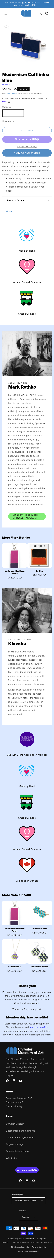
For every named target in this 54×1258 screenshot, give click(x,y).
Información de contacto (28, 1252)
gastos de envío (12, 93)
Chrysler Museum (15, 1124)
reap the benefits (39, 1027)
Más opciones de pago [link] (27, 146)
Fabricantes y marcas (17, 1151)
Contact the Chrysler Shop (20, 1137)
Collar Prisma (14, 967)
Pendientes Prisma (39, 967)
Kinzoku (6, 84)
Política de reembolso (21, 1242)
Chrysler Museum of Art (24, 1239)
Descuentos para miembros (20, 1130)
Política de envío (39, 1247)
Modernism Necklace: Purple (14, 572)
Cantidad (6, 107)
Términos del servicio (20, 1247)
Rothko (39, 571)
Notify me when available (27, 152)
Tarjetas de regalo (15, 1144)
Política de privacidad (42, 1242)
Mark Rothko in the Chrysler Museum (26, 516)
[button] (6, 13)
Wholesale (11, 1157)
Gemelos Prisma (39, 928)
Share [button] (9, 211)
